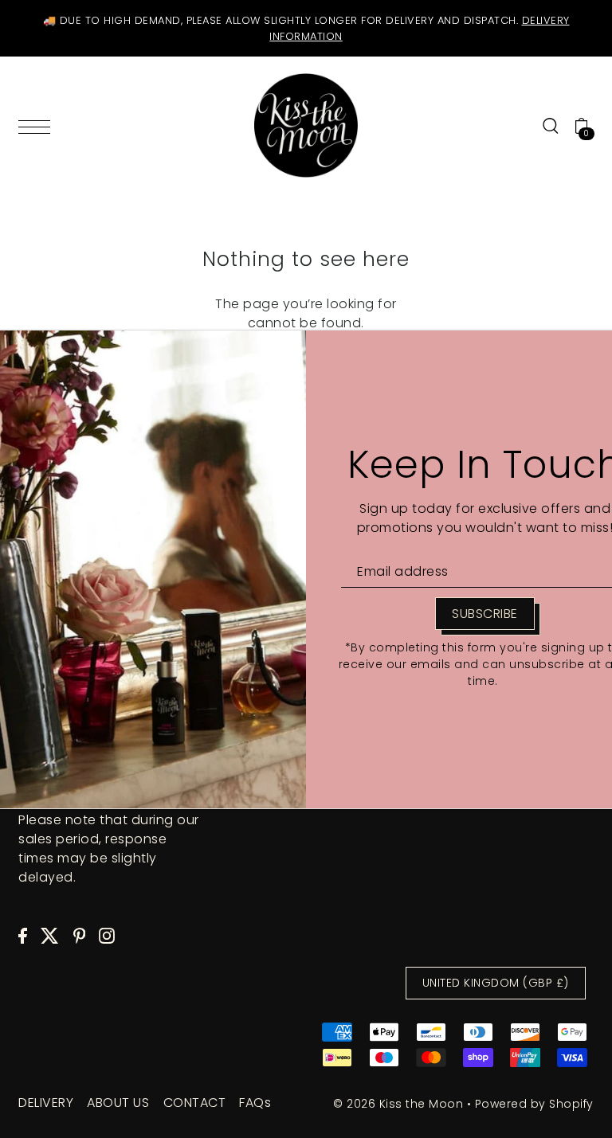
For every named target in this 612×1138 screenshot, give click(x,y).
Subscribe (485, 613)
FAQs (255, 1102)
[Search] (550, 126)
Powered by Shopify (534, 1104)
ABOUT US (118, 1102)
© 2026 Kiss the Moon (398, 1104)
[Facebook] (22, 934)
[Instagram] (107, 934)
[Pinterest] (79, 934)
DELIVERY (45, 1102)
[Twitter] (50, 934)
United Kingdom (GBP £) (495, 983)
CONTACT (194, 1102)
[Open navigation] (38, 125)
